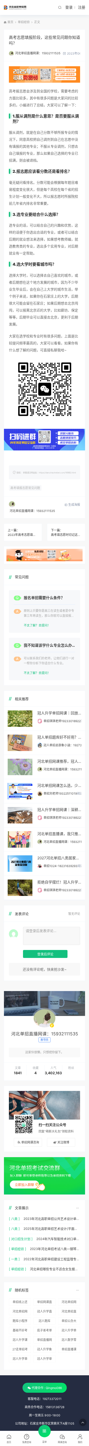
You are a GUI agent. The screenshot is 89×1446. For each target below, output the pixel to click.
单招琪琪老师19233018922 (62, 721)
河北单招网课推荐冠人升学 (69, 1303)
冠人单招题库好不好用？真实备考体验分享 (59, 737)
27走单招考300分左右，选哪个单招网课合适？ (20, 1350)
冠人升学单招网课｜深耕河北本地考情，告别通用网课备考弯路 (59, 809)
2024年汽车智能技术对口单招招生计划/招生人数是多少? (58, 1239)
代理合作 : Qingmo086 (47, 1388)
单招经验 (24, 22)
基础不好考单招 (20, 1331)
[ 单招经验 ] (17, 1249)
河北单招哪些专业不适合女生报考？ (55, 1269)
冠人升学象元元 (44, 1350)
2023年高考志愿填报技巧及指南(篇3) (23, 535)
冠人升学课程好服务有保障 (20, 1340)
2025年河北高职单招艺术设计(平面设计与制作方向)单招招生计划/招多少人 (51, 1229)
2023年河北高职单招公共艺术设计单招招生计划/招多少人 (51, 1219)
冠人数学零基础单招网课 (69, 1340)
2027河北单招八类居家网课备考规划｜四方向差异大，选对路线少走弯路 (59, 858)
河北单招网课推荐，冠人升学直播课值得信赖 (59, 761)
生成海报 (73, 504)
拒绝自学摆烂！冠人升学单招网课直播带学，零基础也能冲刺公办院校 (59, 882)
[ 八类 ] (14, 1219)
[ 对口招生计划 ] (21, 1239)
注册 (81, 7)
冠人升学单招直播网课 (69, 1331)
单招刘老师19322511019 (60, 793)
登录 (69, 7)
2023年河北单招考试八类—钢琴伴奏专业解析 (55, 1249)
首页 (10, 22)
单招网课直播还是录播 (44, 1303)
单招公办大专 (69, 1321)
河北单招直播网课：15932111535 (37, 53)
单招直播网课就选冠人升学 (44, 1340)
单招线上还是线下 (20, 1303)
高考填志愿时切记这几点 (66, 535)
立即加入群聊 (24, 1185)
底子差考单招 (44, 1331)
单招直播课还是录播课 (69, 1350)
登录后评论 (45, 954)
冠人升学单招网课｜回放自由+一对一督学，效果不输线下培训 (59, 713)
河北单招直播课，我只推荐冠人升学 (59, 833)
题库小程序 (20, 1321)
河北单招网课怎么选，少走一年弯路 (59, 785)
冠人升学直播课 (44, 1312)
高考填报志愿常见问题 (25, 488)
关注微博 (63, 1142)
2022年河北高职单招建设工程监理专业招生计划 (51, 1259)
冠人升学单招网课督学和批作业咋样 (20, 1359)
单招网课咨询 (30, 1142)
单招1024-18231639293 (60, 866)
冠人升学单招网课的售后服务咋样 (44, 1359)
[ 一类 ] (14, 1259)
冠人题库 (44, 1321)
